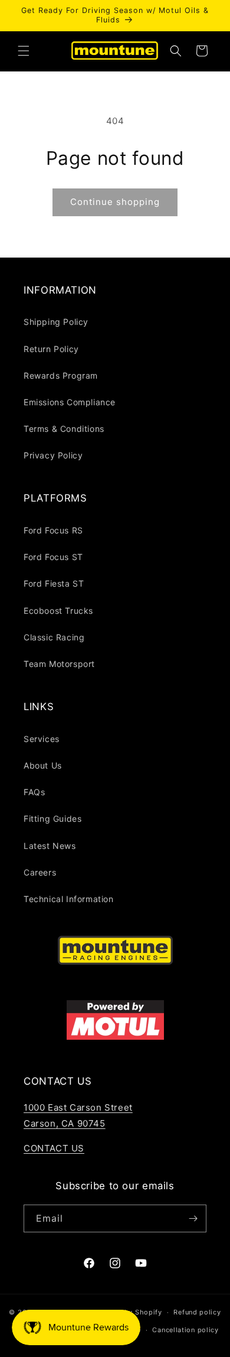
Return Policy (51, 349)
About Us (43, 765)
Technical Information (69, 899)
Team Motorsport (59, 664)
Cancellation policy (185, 1330)
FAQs (34, 792)
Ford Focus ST (53, 557)
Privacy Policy (53, 455)
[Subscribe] (193, 1218)
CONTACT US (54, 1148)
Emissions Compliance (70, 402)
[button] (24, 51)
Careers (40, 872)
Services (42, 739)
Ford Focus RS (53, 530)
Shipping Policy (56, 322)
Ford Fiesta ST (54, 583)
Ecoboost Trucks (58, 611)
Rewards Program (61, 375)
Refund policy (197, 1312)
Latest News (50, 846)
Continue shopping (115, 201)
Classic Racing (54, 637)
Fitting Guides (52, 818)
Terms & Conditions (64, 429)
